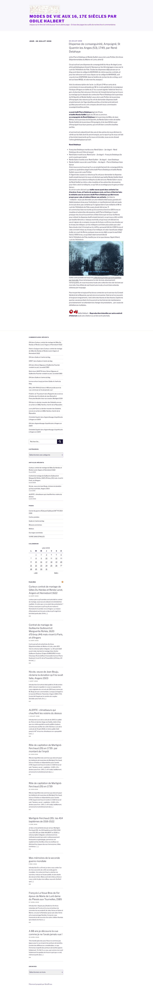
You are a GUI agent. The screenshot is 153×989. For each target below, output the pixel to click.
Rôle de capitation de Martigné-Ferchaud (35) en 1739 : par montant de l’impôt (45, 748)
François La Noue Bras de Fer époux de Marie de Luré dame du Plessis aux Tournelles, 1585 (45, 896)
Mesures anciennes (35, 525)
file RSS (32, 582)
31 (46, 569)
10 (46, 558)
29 (36, 569)
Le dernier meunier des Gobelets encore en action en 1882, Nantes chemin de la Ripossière (45, 411)
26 (56, 565)
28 (31, 569)
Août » (56, 573)
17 (46, 562)
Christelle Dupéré (34, 429)
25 (51, 565)
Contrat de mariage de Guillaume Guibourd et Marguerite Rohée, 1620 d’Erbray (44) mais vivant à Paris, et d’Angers (46, 478)
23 (41, 565)
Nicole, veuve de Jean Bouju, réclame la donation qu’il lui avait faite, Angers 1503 (46, 675)
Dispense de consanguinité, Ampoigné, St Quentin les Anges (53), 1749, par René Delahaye (94, 47)
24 (46, 565)
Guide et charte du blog (42, 357)
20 (61, 562)
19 (56, 562)
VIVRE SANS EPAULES (37, 536)
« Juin (35, 573)
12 (56, 558)
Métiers (31, 529)
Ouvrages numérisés (36, 533)
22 (36, 565)
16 (41, 562)
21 (31, 565)
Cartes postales (34, 517)
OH (30, 342)
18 (51, 562)
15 (36, 562)
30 (41, 569)
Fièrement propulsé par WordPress (40, 984)
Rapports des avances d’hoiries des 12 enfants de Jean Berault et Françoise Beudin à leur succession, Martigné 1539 (46, 396)
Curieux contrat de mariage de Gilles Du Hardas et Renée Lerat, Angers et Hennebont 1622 (45, 351)
